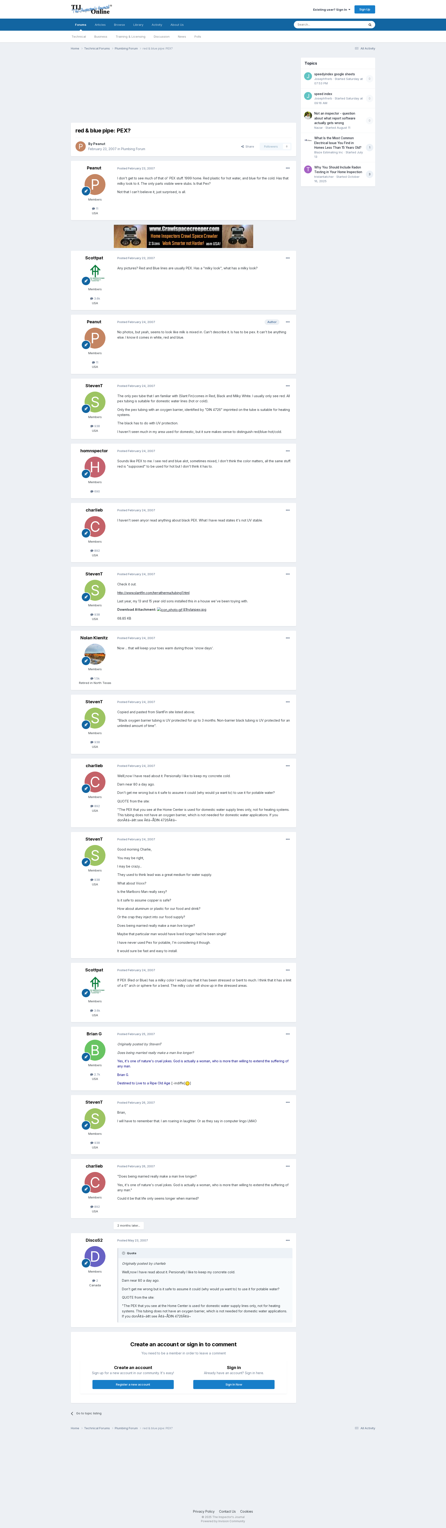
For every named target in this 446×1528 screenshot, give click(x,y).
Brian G (94, 1033)
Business (100, 36)
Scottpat (94, 257)
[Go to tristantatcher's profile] (308, 169)
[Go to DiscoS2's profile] (95, 1256)
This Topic (351, 24)
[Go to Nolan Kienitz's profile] (95, 654)
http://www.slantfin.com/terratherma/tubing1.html (153, 593)
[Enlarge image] (187, 1083)
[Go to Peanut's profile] (80, 146)
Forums (80, 24)
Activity (157, 24)
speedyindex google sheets (334, 74)
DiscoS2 (94, 1240)
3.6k (96, 298)
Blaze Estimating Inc (328, 152)
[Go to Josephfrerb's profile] (308, 76)
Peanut (99, 144)
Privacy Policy (204, 1511)
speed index (323, 94)
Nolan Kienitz (94, 637)
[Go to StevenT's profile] (95, 402)
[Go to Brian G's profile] (95, 1050)
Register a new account (133, 1384)
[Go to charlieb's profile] (95, 526)
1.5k (96, 678)
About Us (177, 24)
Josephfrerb (323, 79)
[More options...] (287, 168)
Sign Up (364, 9)
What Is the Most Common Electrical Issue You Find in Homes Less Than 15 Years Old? (337, 142)
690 (96, 491)
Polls (197, 36)
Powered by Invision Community (223, 1521)
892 (96, 550)
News (182, 36)
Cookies (246, 1511)
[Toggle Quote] (124, 1253)
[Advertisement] (155, 90)
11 (96, 208)
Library (138, 24)
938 (96, 426)
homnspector (94, 450)
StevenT (94, 385)
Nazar (318, 127)
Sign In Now (234, 1384)
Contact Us (227, 1511)
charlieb (94, 510)
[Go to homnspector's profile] (95, 467)
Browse (119, 24)
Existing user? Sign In (330, 9)
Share (249, 146)
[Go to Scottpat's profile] (95, 274)
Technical (79, 36)
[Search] (370, 24)
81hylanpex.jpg (194, 609)
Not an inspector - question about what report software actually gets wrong (334, 118)
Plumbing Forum (133, 149)
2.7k (96, 1074)
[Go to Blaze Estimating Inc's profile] (308, 140)
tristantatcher (324, 176)
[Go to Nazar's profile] (308, 115)
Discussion (162, 36)
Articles (100, 24)
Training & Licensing (130, 36)
